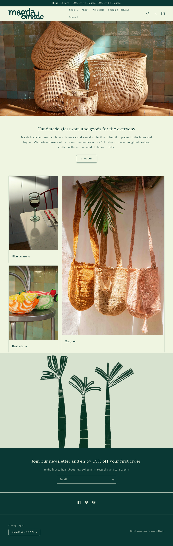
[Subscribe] (113, 480)
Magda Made (142, 531)
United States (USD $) (23, 532)
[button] (73, 10)
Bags (68, 341)
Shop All (86, 158)
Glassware (19, 256)
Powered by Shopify (156, 531)
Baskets (17, 346)
